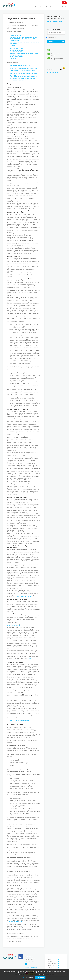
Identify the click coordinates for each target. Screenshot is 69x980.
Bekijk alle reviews (53, 72)
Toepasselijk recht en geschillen (21, 60)
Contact (64, 6)
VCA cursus (36, 6)
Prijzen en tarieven (16, 48)
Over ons (59, 6)
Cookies (27, 968)
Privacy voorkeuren (28, 977)
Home (31, 6)
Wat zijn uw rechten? (17, 80)
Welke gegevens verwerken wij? (20, 65)
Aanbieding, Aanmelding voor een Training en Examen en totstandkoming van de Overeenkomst (24, 39)
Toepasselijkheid (15, 35)
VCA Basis (49, 37)
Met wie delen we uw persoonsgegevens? (23, 76)
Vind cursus (51, 41)
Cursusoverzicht (44, 6)
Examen (12, 45)
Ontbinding (13, 58)
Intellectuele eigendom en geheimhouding (24, 53)
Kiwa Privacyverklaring (24, 596)
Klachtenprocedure (16, 56)
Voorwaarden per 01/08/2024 (19, 720)
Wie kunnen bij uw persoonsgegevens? (22, 78)
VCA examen (52, 6)
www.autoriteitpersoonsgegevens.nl (19, 931)
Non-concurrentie (16, 55)
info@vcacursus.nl (13, 625)
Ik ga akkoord (40, 977)
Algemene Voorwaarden (31, 967)
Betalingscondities (16, 50)
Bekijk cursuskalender (55, 21)
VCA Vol (55, 37)
